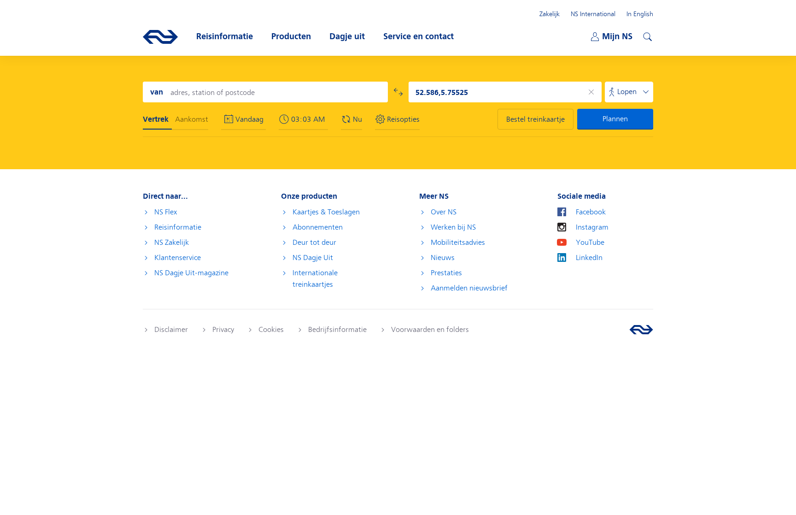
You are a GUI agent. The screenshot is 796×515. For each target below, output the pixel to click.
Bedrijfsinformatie (337, 330)
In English (639, 14)
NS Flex (165, 212)
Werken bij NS (453, 227)
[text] (309, 119)
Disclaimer (171, 330)
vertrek (156, 119)
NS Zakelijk (171, 242)
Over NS (444, 212)
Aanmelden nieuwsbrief (469, 288)
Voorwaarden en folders (430, 330)
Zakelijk (549, 14)
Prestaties (446, 273)
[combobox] (265, 92)
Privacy (223, 330)
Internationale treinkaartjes (315, 279)
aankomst (191, 119)
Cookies (271, 330)
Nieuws (443, 258)
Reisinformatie (177, 227)
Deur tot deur (314, 242)
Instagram (592, 227)
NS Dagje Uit (313, 258)
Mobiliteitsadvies (458, 242)
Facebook (591, 212)
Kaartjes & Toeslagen (326, 212)
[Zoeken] (646, 35)
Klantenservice (177, 258)
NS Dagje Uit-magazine (191, 273)
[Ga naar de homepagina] (641, 329)
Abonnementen (318, 227)
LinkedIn (589, 258)
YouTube (590, 242)
